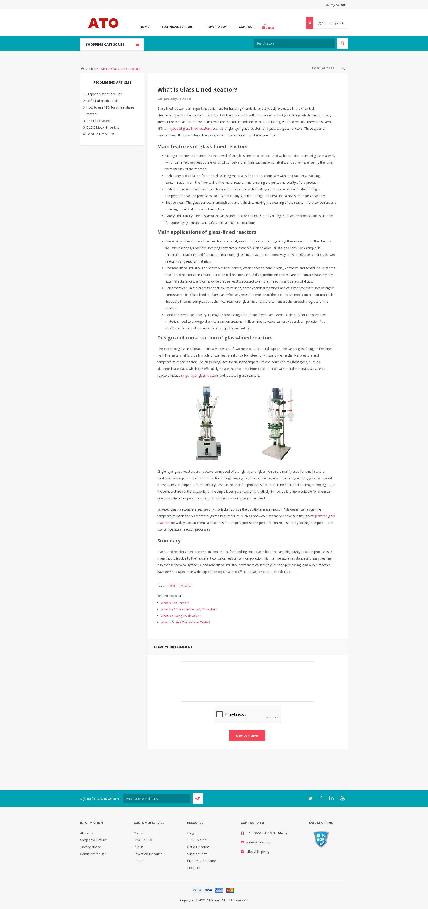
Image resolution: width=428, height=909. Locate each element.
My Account (339, 4)
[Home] (82, 68)
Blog (190, 833)
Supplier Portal (197, 854)
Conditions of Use (93, 854)
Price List (193, 868)
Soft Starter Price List (101, 100)
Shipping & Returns (94, 840)
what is (185, 585)
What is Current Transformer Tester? (185, 622)
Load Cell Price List (100, 134)
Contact (246, 27)
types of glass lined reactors (190, 128)
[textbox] (294, 43)
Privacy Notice (90, 847)
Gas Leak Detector (100, 121)
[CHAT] (268, 26)
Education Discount (148, 854)
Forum (138, 861)
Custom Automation (202, 861)
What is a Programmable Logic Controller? (189, 609)
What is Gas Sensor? (175, 603)
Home (144, 27)
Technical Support (177, 27)
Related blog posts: (170, 596)
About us (86, 833)
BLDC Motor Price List (102, 127)
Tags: (161, 585)
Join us (138, 847)
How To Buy (216, 27)
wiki (172, 585)
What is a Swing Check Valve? (180, 616)
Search (343, 68)
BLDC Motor (196, 840)
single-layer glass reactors (200, 375)
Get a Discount (198, 847)
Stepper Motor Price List (104, 94)
